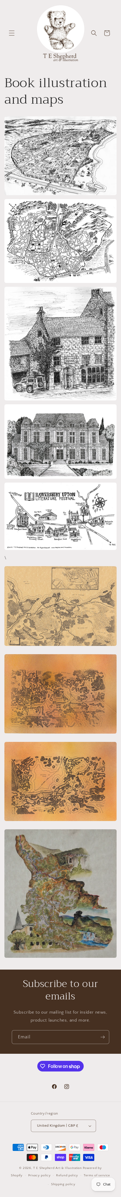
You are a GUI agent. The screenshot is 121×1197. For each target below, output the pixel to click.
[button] (11, 33)
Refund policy (67, 1175)
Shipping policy (63, 1184)
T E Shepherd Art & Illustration (57, 1168)
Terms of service (97, 1175)
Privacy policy (39, 1175)
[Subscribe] (102, 1037)
